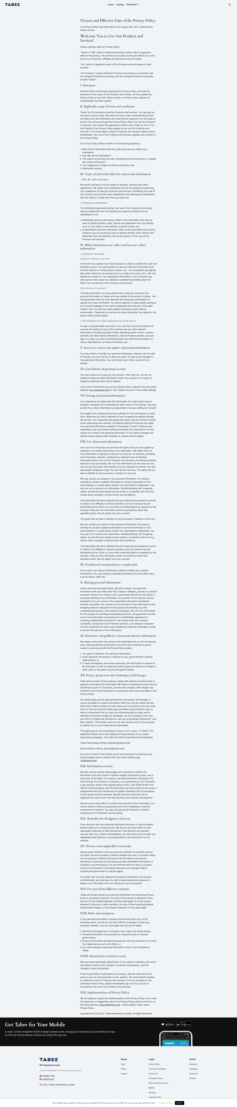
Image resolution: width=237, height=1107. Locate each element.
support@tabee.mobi (109, 1005)
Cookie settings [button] (165, 1103)
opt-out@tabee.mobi (99, 390)
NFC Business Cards (50, 1065)
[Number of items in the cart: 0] (229, 4)
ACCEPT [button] (179, 1103)
